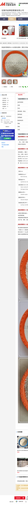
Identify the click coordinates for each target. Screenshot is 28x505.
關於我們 (11, 501)
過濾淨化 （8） (5, 102)
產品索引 (3, 142)
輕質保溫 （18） (5, 100)
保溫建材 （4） (5, 106)
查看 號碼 (4, 118)
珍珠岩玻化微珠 (21, 481)
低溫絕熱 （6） (5, 104)
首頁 (1, 43)
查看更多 (7, 126)
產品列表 (5, 43)
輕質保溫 (9, 43)
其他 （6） (4, 108)
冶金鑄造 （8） (5, 98)
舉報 (12, 86)
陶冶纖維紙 (4, 38)
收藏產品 (5, 86)
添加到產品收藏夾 (5, 144)
